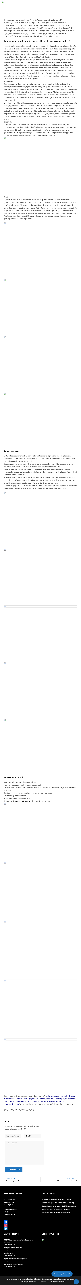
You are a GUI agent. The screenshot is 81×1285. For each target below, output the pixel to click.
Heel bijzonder (8, 1253)
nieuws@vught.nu (9, 1214)
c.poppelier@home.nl (22, 801)
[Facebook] (21, 1222)
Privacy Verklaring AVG (57, 1282)
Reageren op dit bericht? (62, 1274)
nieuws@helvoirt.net (11, 1104)
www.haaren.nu (9, 1202)
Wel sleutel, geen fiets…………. (14, 1181)
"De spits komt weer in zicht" (67, 1181)
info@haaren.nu (9, 1212)
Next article (71, 1179)
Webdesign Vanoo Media (28, 1282)
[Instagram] (21, 1225)
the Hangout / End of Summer (13, 1264)
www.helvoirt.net (9, 1200)
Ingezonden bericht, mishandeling (60, 1199)
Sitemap (43, 1282)
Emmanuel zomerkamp (63, 1209)
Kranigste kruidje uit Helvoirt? (13, 1248)
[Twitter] (21, 1228)
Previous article (11, 1179)
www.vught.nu (8, 1205)
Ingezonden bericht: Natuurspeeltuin (15, 1259)
